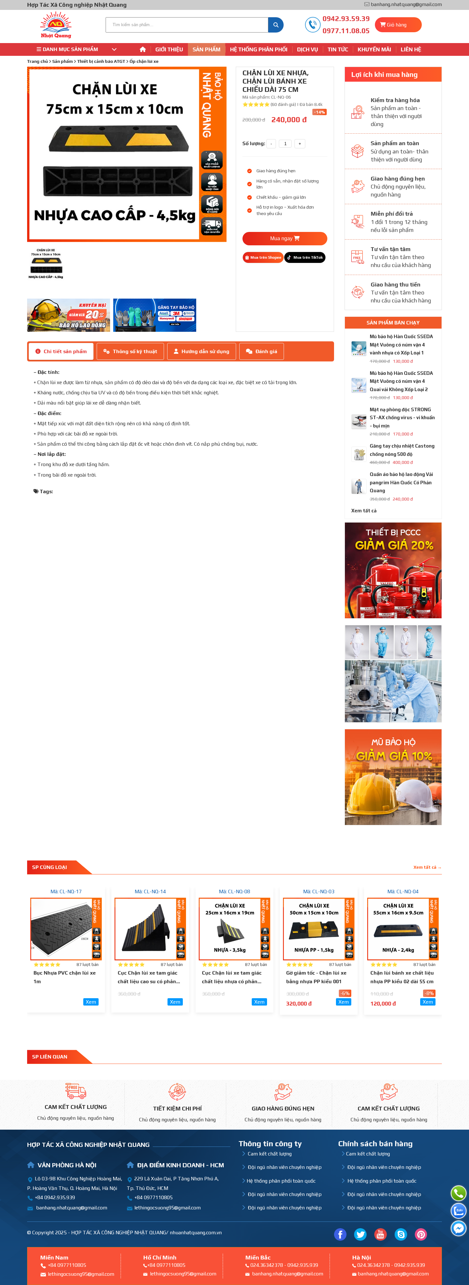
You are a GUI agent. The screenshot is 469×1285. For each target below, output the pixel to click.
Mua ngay (282, 238)
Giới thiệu (169, 49)
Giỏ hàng (396, 25)
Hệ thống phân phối (258, 49)
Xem (91, 1002)
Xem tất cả (363, 510)
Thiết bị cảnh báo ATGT (101, 61)
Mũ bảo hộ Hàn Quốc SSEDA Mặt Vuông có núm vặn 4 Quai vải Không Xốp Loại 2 (401, 381)
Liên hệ (411, 49)
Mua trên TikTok (308, 257)
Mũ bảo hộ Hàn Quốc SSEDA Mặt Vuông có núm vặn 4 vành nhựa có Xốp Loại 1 (401, 344)
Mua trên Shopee (265, 257)
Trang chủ (37, 61)
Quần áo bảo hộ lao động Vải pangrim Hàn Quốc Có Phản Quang (401, 482)
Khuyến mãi (374, 49)
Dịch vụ (307, 49)
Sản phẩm (206, 49)
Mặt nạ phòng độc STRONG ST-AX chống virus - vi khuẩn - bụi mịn (402, 417)
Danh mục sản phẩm (70, 49)
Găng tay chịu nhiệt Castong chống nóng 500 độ (402, 450)
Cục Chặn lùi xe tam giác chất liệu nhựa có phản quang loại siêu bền (232, 981)
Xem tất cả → (427, 867)
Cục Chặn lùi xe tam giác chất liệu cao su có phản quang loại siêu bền (147, 981)
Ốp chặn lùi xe (144, 61)
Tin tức (338, 49)
